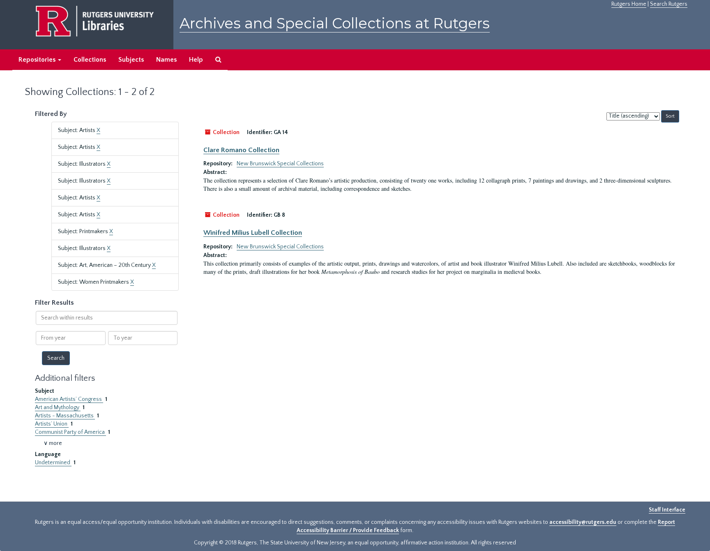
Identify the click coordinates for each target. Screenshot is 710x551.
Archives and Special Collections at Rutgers (335, 23)
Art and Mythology (58, 407)
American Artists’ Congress (69, 399)
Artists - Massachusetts (65, 415)
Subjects (131, 59)
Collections (90, 59)
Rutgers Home (628, 4)
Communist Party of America (70, 432)
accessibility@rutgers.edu (582, 522)
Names (166, 59)
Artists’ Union (52, 424)
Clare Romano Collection (241, 150)
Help (196, 59)
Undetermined (53, 462)
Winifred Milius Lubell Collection (252, 232)
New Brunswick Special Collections (280, 163)
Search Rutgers (668, 4)
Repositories (37, 59)
